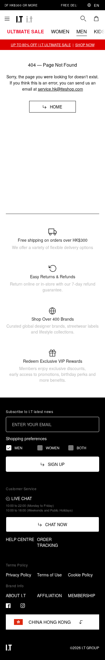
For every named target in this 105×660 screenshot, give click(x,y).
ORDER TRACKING (47, 542)
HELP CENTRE (20, 539)
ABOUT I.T (16, 595)
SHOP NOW (84, 44)
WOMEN (60, 31)
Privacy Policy (18, 575)
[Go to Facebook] (8, 606)
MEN (81, 31)
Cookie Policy (80, 575)
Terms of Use (49, 575)
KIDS (99, 31)
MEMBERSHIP (81, 595)
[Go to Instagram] (22, 606)
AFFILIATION (49, 595)
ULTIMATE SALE (25, 31)
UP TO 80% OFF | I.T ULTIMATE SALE (41, 44)
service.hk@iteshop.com (60, 89)
